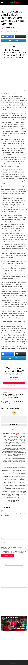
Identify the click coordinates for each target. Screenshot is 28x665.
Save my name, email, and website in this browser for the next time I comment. (13, 548)
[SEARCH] (26, 2)
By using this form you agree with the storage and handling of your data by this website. (14, 552)
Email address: (14, 377)
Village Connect (10, 661)
